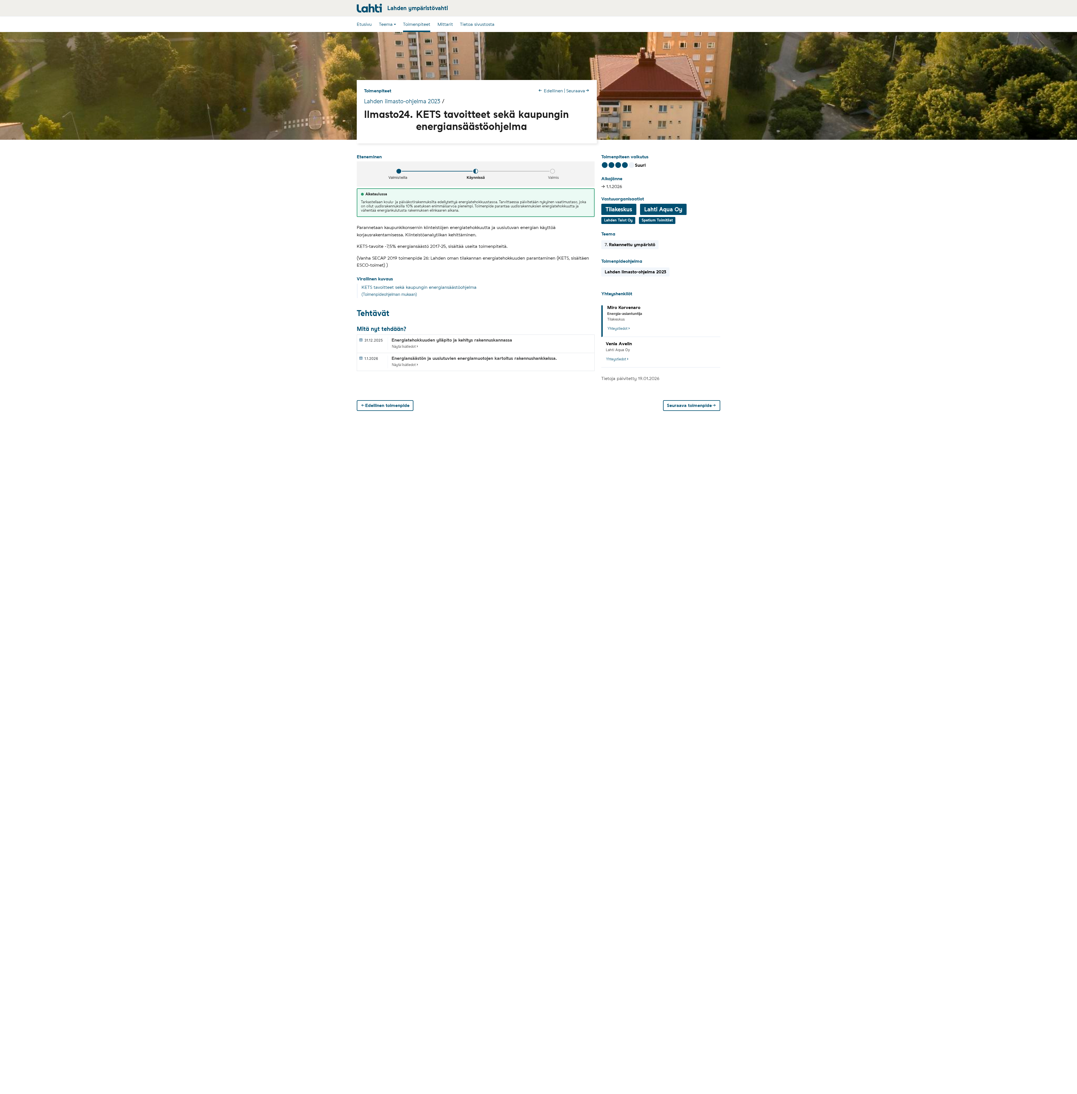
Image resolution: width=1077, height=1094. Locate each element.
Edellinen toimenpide (387, 405)
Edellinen (553, 90)
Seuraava (575, 90)
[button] (387, 24)
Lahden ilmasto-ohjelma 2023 (402, 101)
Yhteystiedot (617, 328)
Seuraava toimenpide (689, 405)
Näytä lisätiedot (404, 346)
